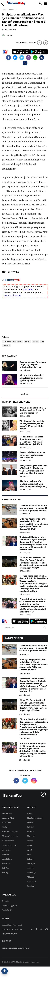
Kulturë (30, 859)
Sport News (7, 859)
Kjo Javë (5, 827)
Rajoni (29, 845)
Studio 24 (6, 863)
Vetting (5, 872)
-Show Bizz (12, 9)
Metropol (31, 863)
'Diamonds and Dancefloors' (12, 341)
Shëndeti (30, 877)
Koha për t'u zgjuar (10, 831)
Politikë (30, 827)
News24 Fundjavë (9, 845)
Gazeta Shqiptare (9, 905)
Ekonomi (31, 836)
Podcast (5, 854)
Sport (29, 849)
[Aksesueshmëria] (4, 971)
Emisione (31, 886)
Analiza (30, 868)
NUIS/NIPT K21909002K (12, 929)
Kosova (30, 840)
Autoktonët (7, 813)
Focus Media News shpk (12, 925)
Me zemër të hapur (10, 836)
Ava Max (35, 341)
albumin (27, 341)
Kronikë (30, 831)
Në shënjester (8, 840)
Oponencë (6, 849)
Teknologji (31, 872)
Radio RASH (7, 910)
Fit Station (6, 822)
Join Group (28, 289)
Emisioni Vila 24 (8, 818)
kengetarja (6, 345)
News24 (5, 901)
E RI (42, 341)
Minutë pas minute (35, 818)
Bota (29, 854)
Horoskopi (31, 881)
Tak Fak (5, 868)
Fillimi (4, 9)
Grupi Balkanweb (12, 295)
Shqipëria (31, 822)
